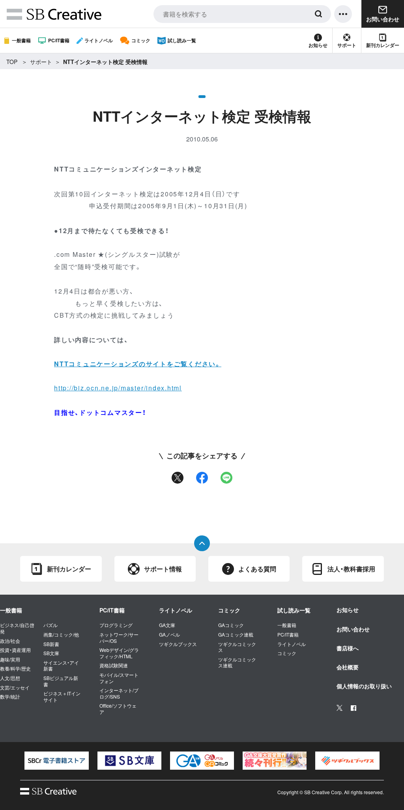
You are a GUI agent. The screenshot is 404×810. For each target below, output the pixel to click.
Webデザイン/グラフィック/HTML (119, 653)
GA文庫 (167, 625)
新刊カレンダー (382, 45)
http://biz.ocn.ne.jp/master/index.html (118, 387)
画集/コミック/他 (61, 634)
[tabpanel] (56, 761)
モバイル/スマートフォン (118, 678)
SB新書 (51, 644)
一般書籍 (21, 40)
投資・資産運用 (15, 650)
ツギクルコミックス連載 (237, 662)
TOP (11, 62)
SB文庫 (51, 653)
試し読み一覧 (182, 40)
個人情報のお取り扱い (364, 685)
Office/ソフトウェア (118, 709)
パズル (50, 625)
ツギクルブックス (178, 644)
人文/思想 (10, 678)
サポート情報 (163, 568)
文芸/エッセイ (15, 687)
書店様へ (348, 648)
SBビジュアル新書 (60, 681)
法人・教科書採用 (351, 568)
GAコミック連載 (235, 634)
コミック (140, 40)
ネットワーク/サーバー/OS (118, 637)
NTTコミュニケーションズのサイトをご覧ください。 (137, 363)
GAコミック (231, 625)
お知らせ (318, 45)
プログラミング (116, 625)
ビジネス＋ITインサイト (61, 696)
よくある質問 (257, 568)
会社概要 (348, 667)
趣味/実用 (10, 659)
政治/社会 (10, 641)
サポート (346, 45)
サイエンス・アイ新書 (61, 665)
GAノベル (169, 634)
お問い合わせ (353, 629)
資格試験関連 (113, 665)
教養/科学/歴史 (15, 668)
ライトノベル (98, 40)
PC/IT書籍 (58, 40)
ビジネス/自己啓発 (17, 628)
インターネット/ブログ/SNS (118, 693)
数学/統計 (10, 696)
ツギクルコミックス (237, 647)
